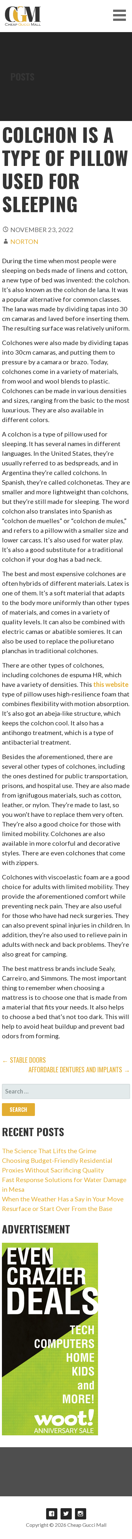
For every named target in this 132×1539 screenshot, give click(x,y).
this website (110, 684)
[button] (121, 15)
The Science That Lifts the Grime (49, 1150)
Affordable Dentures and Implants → (79, 1069)
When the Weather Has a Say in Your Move (63, 1199)
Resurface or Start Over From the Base (57, 1208)
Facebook (51, 1513)
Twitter (66, 1513)
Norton (24, 241)
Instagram (80, 1513)
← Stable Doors (24, 1060)
